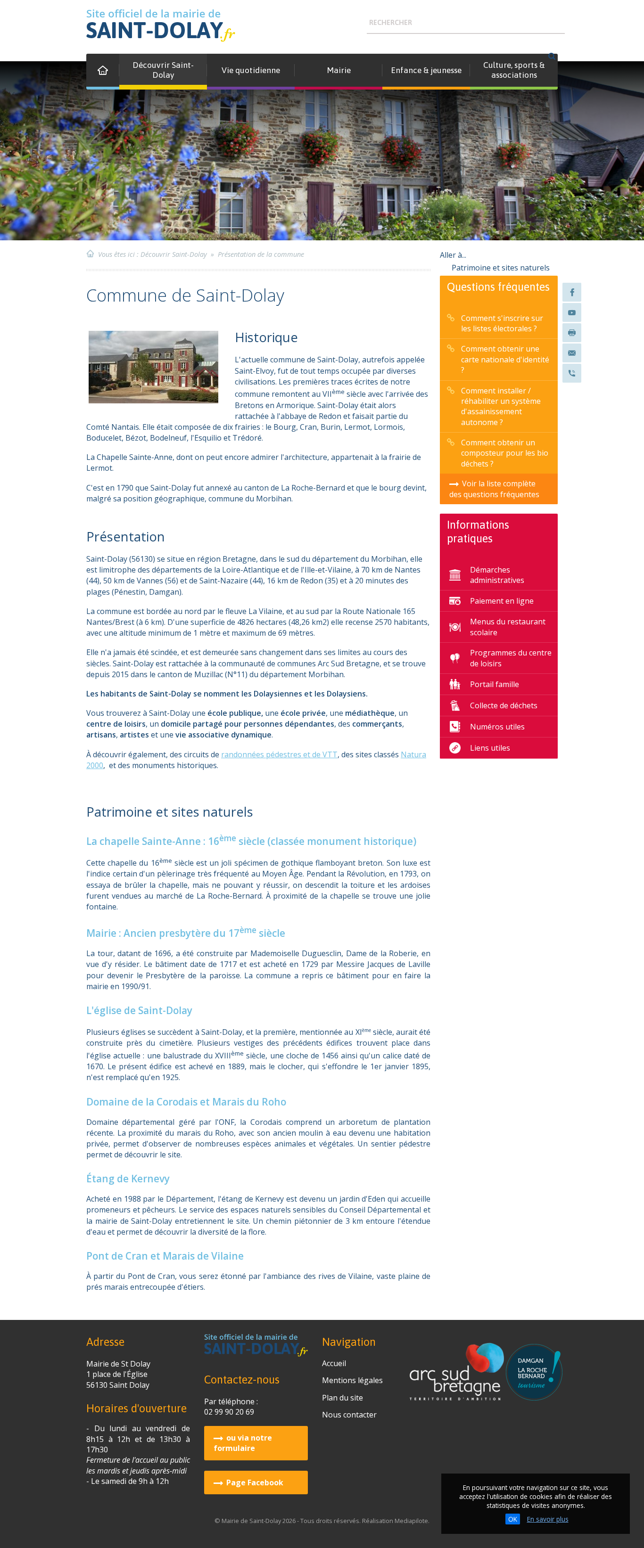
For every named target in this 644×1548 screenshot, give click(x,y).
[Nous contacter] (571, 353)
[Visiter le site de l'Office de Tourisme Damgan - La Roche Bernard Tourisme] (534, 1395)
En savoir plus (548, 1519)
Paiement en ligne (502, 601)
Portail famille (494, 684)
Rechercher (390, 22)
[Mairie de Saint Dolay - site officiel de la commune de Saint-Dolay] (160, 25)
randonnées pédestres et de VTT (279, 754)
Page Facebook (254, 1482)
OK (512, 1519)
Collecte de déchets (503, 705)
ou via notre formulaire (243, 1443)
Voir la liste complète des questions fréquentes (494, 488)
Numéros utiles (497, 726)
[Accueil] (102, 72)
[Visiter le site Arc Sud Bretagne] (458, 1395)
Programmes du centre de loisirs (511, 657)
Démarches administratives (497, 575)
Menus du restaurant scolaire (507, 626)
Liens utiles (490, 748)
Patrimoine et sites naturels (502, 267)
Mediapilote (411, 1520)
